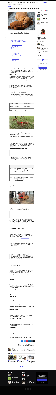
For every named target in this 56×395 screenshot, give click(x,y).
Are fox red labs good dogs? (15, 53)
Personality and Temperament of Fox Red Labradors (17, 40)
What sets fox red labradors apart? (16, 55)
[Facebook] (5, 33)
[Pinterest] (5, 38)
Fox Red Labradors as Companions (15, 42)
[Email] (5, 40)
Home (18, 2)
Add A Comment (21, 366)
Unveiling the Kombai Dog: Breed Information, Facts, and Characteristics (21, 141)
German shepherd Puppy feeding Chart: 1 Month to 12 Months (44, 15)
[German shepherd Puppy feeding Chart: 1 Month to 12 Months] (38, 15)
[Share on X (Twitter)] (44, 10)
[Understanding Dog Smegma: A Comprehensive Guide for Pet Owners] (38, 23)
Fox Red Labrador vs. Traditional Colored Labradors (18, 39)
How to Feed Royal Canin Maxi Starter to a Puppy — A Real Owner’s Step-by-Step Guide (41, 37)
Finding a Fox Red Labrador (14, 46)
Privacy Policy (41, 382)
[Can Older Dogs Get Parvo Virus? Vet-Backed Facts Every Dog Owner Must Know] (38, 48)
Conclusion (12, 47)
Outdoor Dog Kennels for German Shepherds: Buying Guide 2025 (31, 362)
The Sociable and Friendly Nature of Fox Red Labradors (19, 41)
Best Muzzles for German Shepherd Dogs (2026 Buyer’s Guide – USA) (21, 362)
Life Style (33, 2)
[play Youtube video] (22, 122)
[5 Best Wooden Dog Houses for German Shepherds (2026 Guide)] (12, 357)
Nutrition (37, 2)
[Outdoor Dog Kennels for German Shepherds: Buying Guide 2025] (31, 357)
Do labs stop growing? (15, 60)
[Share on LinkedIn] (46, 10)
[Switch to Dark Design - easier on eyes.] (46, 2)
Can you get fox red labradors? (16, 52)
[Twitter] (5, 35)
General (24, 2)
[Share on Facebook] (43, 10)
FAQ (11, 48)
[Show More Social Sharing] (47, 10)
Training (21, 2)
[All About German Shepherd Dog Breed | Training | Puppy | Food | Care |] (12, 3)
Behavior (28, 2)
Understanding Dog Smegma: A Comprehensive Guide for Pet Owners (44, 23)
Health (30, 2)
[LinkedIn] (5, 36)
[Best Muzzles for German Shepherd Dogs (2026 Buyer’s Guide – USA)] (21, 357)
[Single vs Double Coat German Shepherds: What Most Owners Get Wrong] (38, 19)
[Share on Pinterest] (45, 10)
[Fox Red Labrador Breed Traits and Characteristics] (21, 21)
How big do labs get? (14, 54)
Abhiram (13, 348)
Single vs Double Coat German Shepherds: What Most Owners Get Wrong (44, 19)
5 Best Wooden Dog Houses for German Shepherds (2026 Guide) (12, 362)
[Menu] (8, 2)
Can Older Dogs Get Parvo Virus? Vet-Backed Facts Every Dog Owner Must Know (44, 48)
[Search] (47, 2)
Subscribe (44, 2)
